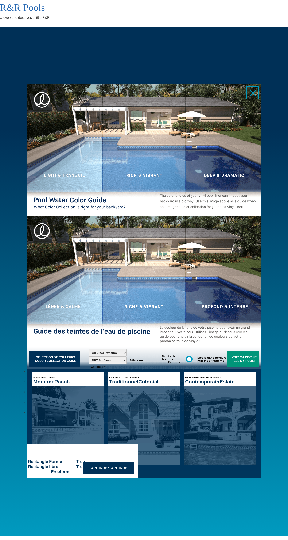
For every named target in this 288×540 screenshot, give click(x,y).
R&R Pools (22, 7)
